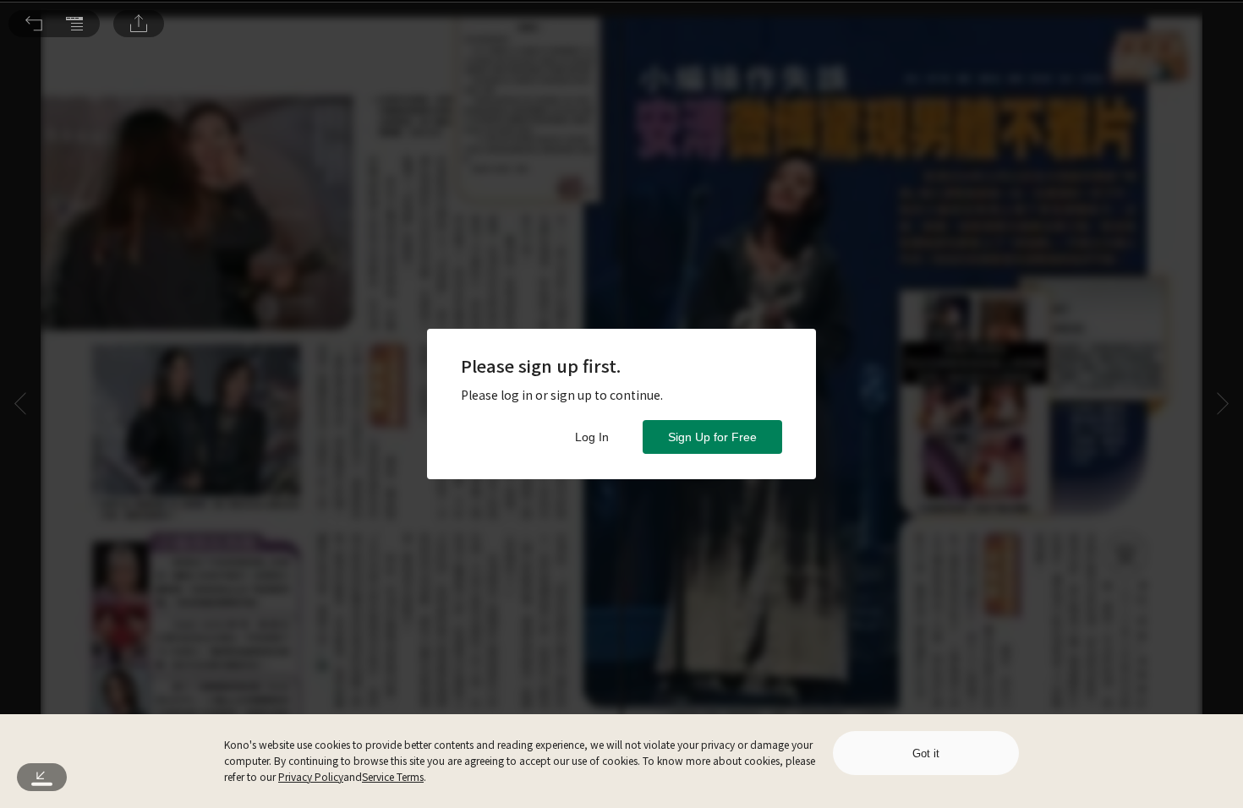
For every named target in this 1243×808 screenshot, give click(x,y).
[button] (34, 23)
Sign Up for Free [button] (712, 437)
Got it (925, 753)
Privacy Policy (310, 776)
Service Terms (393, 776)
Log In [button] (592, 437)
